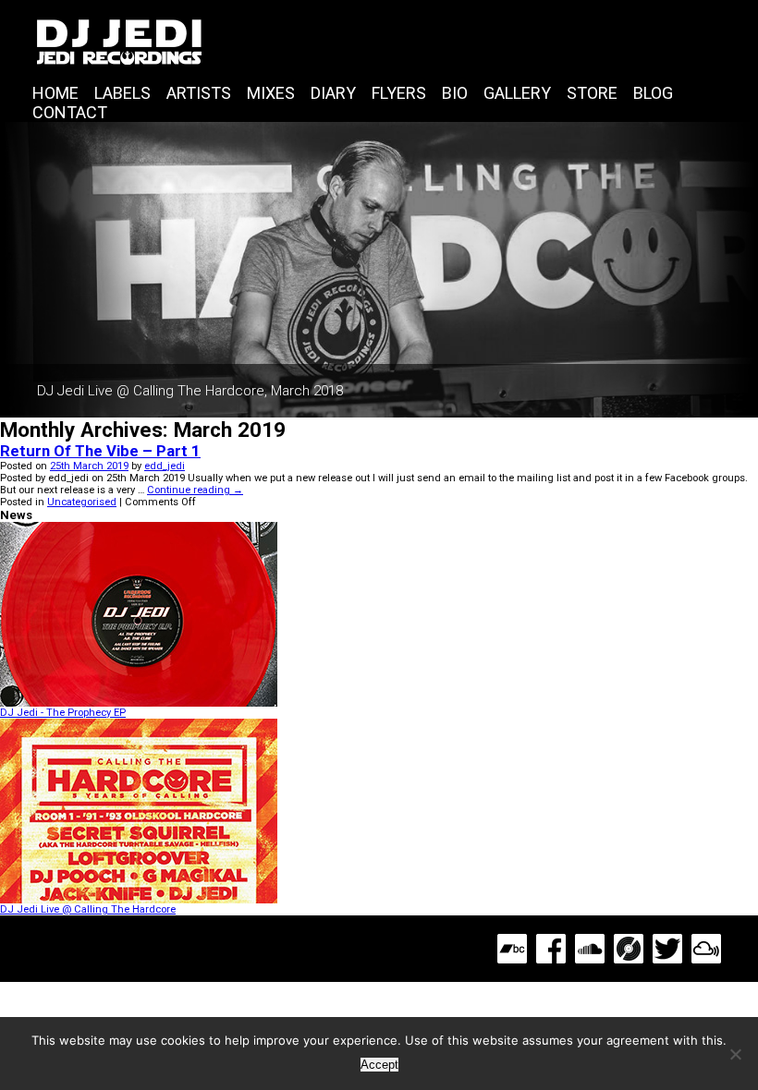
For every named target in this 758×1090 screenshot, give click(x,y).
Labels (122, 93)
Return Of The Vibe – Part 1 (100, 451)
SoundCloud (590, 948)
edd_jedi (164, 466)
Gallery (517, 93)
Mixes (271, 93)
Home (55, 93)
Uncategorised (81, 502)
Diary (333, 93)
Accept (379, 1065)
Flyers (399, 93)
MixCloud (706, 948)
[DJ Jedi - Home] (379, 41)
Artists (198, 93)
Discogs (628, 948)
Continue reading (195, 490)
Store (592, 93)
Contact (69, 112)
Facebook (551, 948)
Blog (653, 93)
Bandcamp (512, 948)
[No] (735, 1054)
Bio (455, 93)
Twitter (667, 948)
